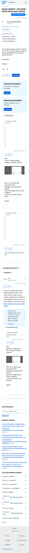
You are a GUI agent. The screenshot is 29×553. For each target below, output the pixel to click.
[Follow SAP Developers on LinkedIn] (18, 531)
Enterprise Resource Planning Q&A (13, 430)
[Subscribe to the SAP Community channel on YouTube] (16, 531)
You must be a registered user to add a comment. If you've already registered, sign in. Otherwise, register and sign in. (14, 315)
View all (4, 522)
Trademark (7, 544)
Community (11, 2)
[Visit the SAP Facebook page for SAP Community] (10, 531)
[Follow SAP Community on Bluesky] (13, 531)
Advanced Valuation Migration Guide (12, 446)
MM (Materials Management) (9, 38)
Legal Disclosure (21, 540)
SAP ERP (13, 36)
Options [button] (26, 14)
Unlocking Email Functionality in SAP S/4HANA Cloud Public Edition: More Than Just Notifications (14, 437)
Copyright (7, 540)
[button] (3, 29)
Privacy (7, 536)
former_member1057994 (14, 21)
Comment (16, 75)
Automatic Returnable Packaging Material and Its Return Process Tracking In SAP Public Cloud (13, 426)
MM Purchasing (6, 36)
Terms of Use (21, 536)
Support (22, 544)
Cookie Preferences (7, 549)
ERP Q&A (5, 6)
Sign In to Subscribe (18, 14)
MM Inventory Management (9, 41)
